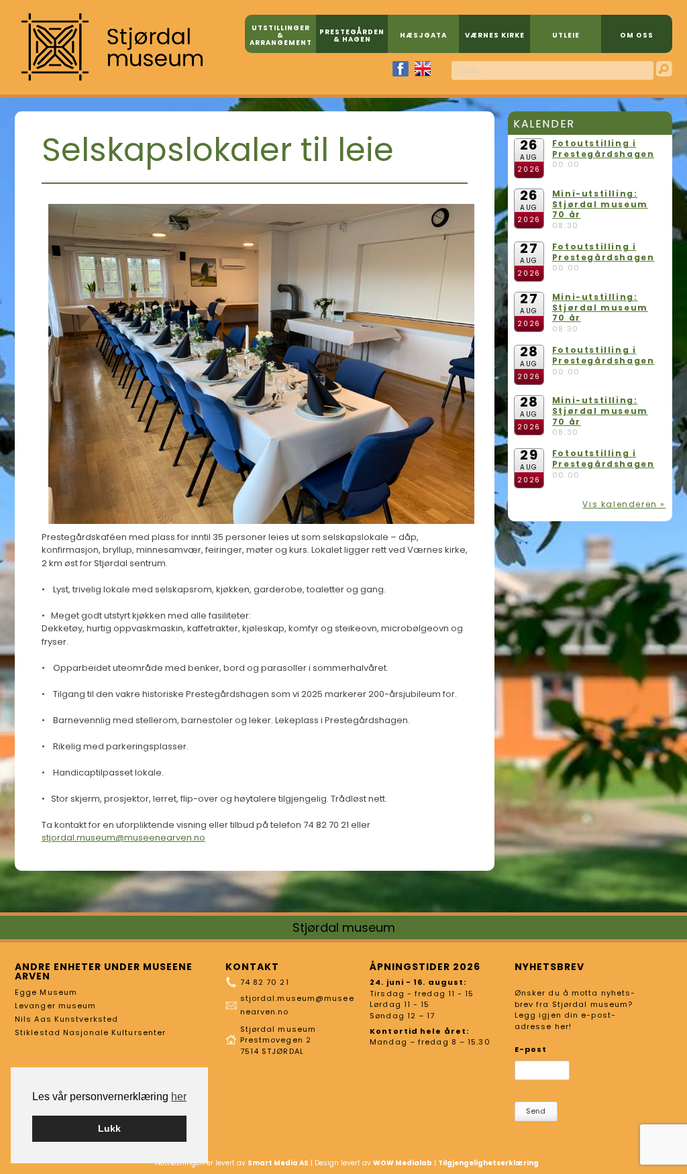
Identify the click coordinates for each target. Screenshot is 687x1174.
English (423, 68)
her (179, 1096)
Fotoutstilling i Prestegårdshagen (603, 149)
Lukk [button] (109, 1128)
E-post (531, 1049)
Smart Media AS (278, 1163)
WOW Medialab (402, 1163)
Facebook (400, 68)
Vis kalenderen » (624, 504)
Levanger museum (56, 1005)
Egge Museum (46, 992)
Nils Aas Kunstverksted (66, 1019)
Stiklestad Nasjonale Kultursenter (90, 1032)
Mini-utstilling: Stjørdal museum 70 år (600, 204)
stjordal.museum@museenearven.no (123, 837)
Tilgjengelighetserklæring (488, 1163)
